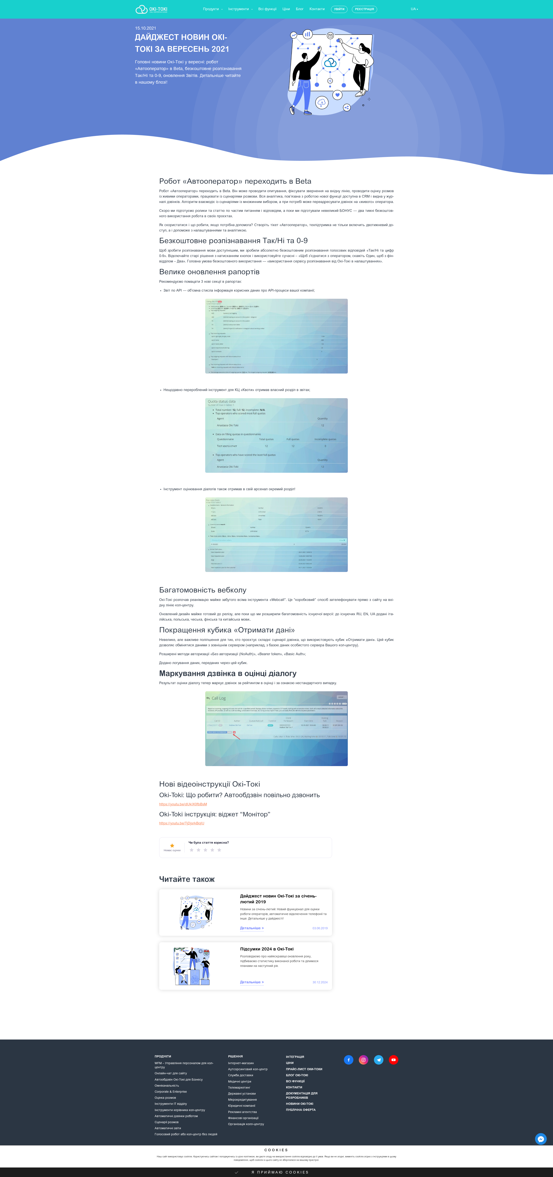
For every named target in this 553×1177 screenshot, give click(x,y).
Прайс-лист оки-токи (304, 1069)
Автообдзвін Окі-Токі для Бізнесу (179, 1079)
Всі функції (295, 1081)
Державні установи (242, 1094)
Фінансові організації (243, 1118)
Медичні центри (239, 1081)
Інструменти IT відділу (171, 1104)
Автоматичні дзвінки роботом (176, 1116)
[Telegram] (378, 1060)
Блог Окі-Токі (297, 1075)
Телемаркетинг (239, 1087)
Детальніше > (252, 928)
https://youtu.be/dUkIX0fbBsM (183, 804)
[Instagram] (363, 1060)
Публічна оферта (301, 1110)
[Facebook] (348, 1060)
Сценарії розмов (167, 1122)
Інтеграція (295, 1057)
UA (413, 9)
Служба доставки (240, 1075)
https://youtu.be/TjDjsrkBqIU (181, 823)
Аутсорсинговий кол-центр (248, 1069)
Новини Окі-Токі (299, 1104)
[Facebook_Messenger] (541, 1139)
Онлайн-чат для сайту (171, 1073)
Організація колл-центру (246, 1124)
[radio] (192, 850)
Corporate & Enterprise (171, 1092)
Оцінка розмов (165, 1098)
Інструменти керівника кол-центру (180, 1110)
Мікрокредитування (242, 1100)
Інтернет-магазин (241, 1063)
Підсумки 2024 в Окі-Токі (267, 949)
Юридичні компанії (241, 1106)
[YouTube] (393, 1060)
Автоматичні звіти (168, 1128)
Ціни (290, 1063)
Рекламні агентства (242, 1112)
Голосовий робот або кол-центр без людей (186, 1134)
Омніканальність (167, 1086)
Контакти (294, 1087)
